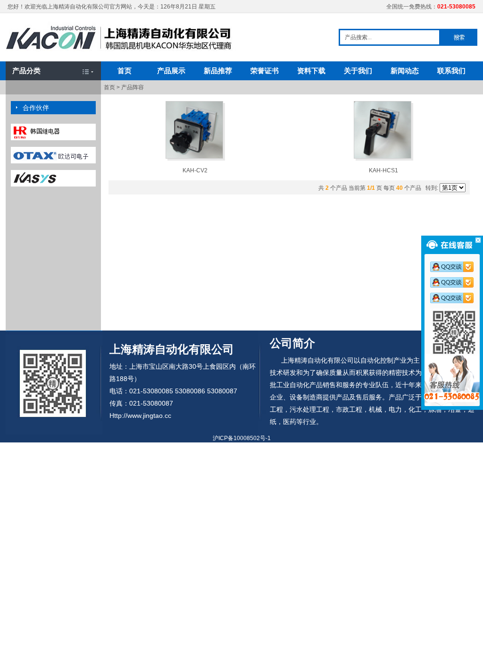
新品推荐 (218, 71)
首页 (124, 71)
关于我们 (358, 71)
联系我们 (451, 71)
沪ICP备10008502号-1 (242, 438)
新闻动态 (405, 71)
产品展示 (171, 71)
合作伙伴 (36, 107)
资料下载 (311, 71)
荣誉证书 (264, 71)
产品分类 (26, 71)
